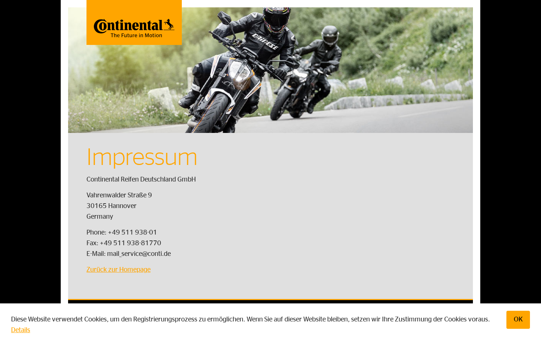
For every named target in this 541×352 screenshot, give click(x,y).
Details (20, 330)
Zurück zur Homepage (118, 270)
